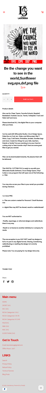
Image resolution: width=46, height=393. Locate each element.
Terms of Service (8, 371)
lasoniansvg (10, 385)
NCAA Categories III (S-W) (11, 319)
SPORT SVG (6, 305)
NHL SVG (5, 329)
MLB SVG (5, 323)
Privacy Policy (7, 364)
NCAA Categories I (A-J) (10, 312)
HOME (4, 302)
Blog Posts (6, 374)
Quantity (5, 94)
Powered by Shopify (19, 385)
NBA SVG (5, 326)
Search (4, 360)
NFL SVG (5, 309)
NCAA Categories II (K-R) (10, 316)
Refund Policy (6, 367)
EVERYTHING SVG (8, 333)
